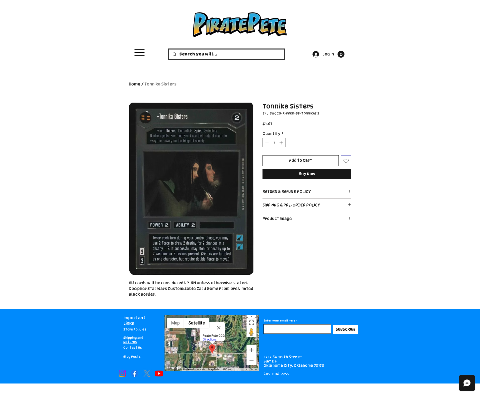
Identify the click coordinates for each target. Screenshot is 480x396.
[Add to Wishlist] (346, 160)
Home (134, 84)
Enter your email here (280, 320)
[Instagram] (122, 373)
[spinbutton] (274, 142)
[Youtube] (159, 373)
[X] (147, 373)
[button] (341, 54)
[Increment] (281, 142)
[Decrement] (266, 142)
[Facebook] (135, 373)
